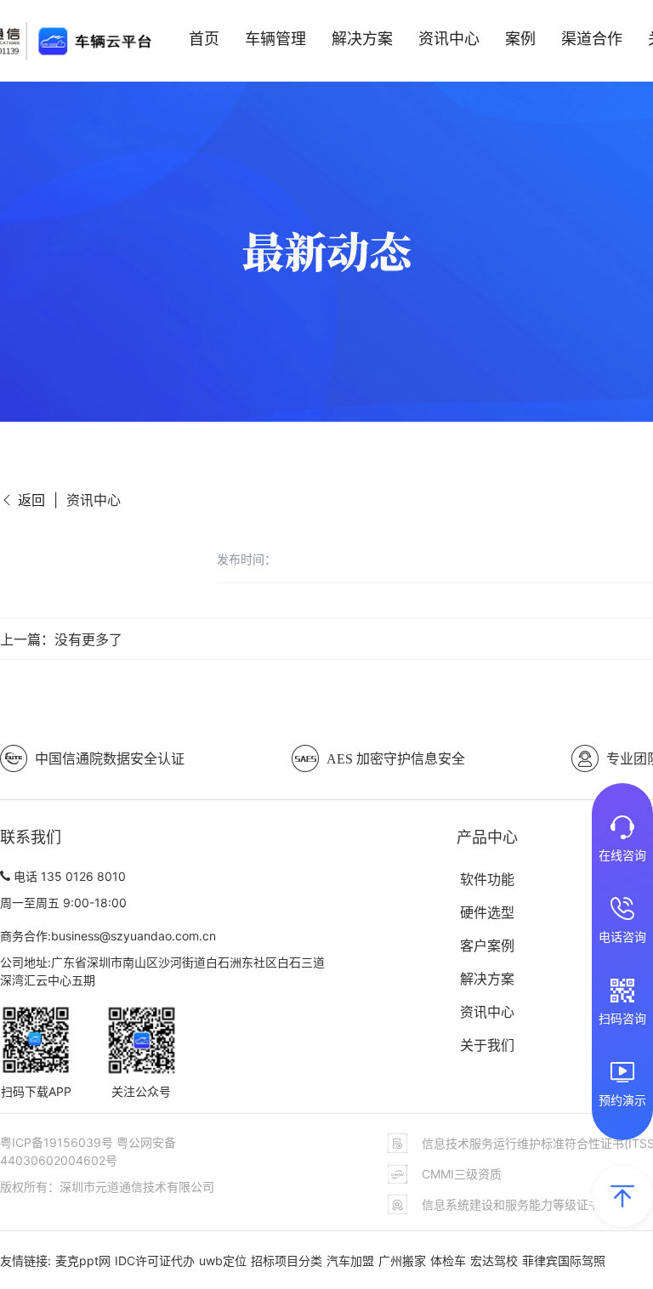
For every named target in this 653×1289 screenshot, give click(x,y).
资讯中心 (449, 39)
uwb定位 (223, 1260)
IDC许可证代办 (155, 1260)
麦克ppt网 (83, 1260)
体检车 (448, 1260)
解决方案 (362, 39)
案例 (520, 39)
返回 (29, 499)
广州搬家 (402, 1260)
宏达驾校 (494, 1260)
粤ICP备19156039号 (58, 1142)
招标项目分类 (286, 1260)
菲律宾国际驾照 (563, 1260)
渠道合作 (591, 39)
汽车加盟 (350, 1260)
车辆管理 (275, 39)
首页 (204, 39)
